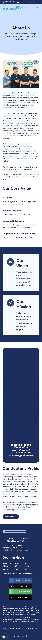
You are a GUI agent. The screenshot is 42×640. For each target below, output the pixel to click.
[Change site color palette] (5, 637)
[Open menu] (37, 8)
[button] (20, 580)
